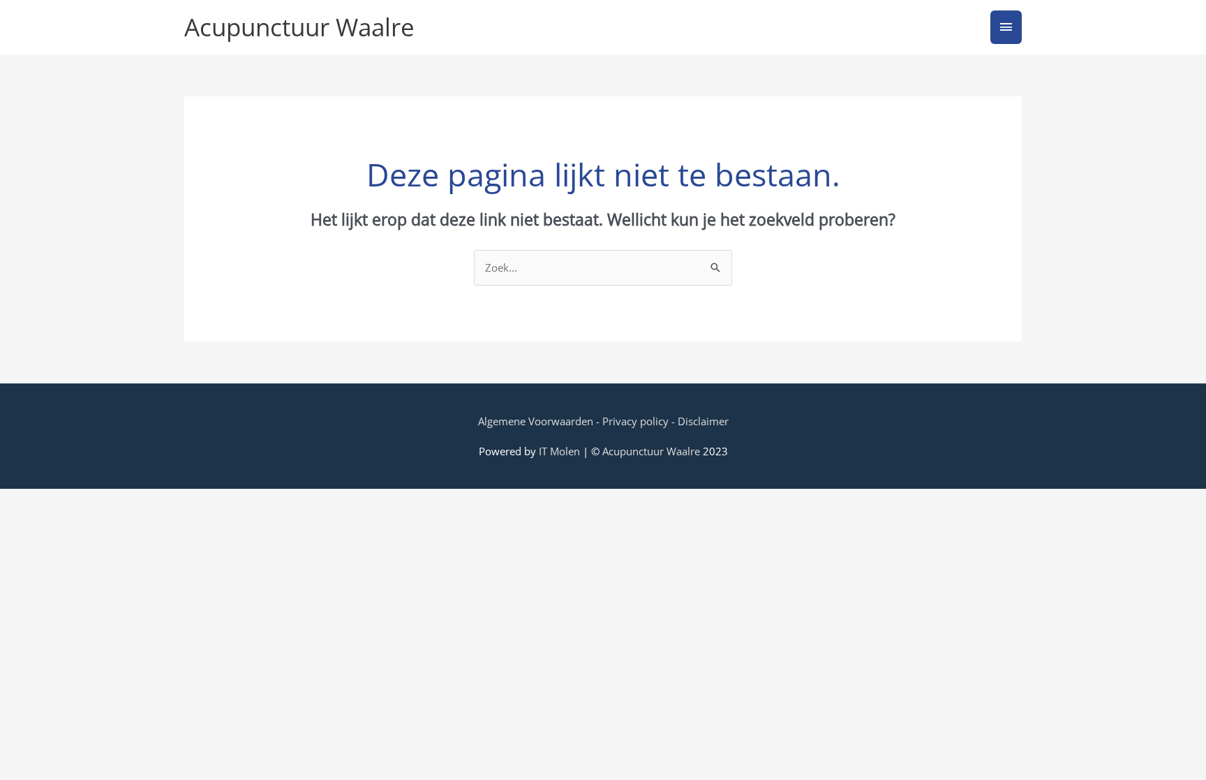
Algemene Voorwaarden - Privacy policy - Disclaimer (603, 421)
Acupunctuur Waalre (299, 26)
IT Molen (559, 451)
